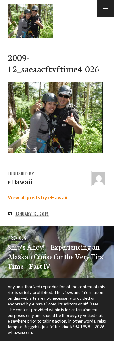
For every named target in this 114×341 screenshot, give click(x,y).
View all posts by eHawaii (37, 197)
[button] (105, 8)
